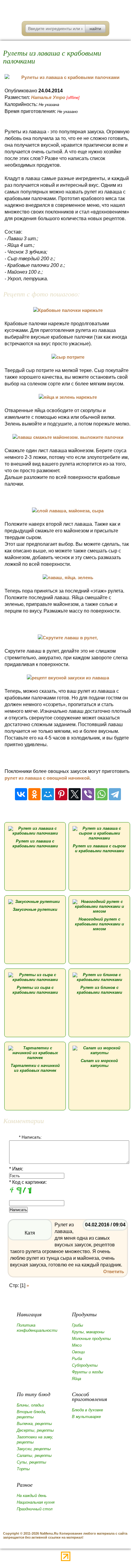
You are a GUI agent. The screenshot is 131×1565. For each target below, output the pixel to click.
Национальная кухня (36, 1502)
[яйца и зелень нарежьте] (68, 397)
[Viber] (88, 794)
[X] (75, 794)
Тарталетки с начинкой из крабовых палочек (35, 1068)
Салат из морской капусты (99, 1063)
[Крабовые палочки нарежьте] (68, 310)
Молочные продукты (91, 1338)
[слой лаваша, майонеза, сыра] (68, 510)
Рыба (77, 1358)
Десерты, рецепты (35, 1430)
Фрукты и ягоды (87, 1372)
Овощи (78, 1352)
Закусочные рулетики (35, 909)
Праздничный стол (34, 1509)
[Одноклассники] (34, 794)
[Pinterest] (61, 794)
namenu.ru (65, 9)
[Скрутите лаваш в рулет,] (68, 637)
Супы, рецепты (31, 1462)
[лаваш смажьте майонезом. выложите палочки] (67, 437)
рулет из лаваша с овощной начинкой (47, 778)
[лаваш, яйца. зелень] (68, 577)
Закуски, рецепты (34, 1449)
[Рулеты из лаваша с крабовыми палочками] (68, 77)
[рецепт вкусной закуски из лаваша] (68, 677)
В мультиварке (86, 1416)
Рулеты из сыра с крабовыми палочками (35, 990)
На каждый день (32, 1495)
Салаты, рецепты (34, 1455)
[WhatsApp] (101, 794)
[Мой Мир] (48, 794)
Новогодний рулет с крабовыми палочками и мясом (99, 924)
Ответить (113, 1271)
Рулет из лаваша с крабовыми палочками (35, 843)
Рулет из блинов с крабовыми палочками (99, 990)
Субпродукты (85, 1365)
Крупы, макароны (88, 1332)
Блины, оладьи (30, 1405)
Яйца (76, 1378)
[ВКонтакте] (21, 794)
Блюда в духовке (87, 1410)
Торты (23, 1469)
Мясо (77, 1345)
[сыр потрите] (67, 357)
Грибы (77, 1325)
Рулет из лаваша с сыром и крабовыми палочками (99, 848)
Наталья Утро (48, 97)
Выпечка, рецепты (34, 1423)
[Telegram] (115, 794)
